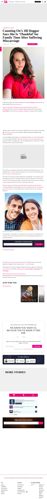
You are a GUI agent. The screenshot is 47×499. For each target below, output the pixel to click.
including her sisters (21, 268)
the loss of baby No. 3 (17, 104)
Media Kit (3, 491)
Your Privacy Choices (21, 491)
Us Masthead (3, 486)
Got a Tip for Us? (4, 488)
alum (10, 132)
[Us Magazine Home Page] (5, 1)
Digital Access (41, 485)
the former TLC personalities (12, 173)
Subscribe (38, 1)
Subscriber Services (41, 492)
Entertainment (18, 1)
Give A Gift (41, 488)
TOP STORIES (31, 44)
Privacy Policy (19, 486)
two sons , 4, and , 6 (22, 110)
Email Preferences (4, 490)
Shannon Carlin (6, 44)
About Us (2, 485)
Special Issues (41, 490)
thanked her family (22, 262)
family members (6, 268)
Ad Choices (19, 493)
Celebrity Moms (8, 28)
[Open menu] (2, 2)
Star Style (23, 1)
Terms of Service (20, 485)
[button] (42, 1)
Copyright (19, 488)
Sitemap (2, 493)
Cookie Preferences (21, 490)
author (31, 139)
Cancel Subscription (41, 495)
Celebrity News (11, 1)
